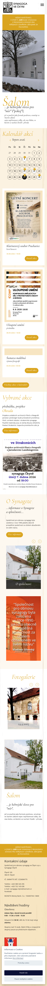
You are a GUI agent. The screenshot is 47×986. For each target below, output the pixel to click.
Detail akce (31, 258)
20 (24, 171)
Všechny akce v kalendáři (15, 384)
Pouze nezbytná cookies (23, 979)
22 (34, 171)
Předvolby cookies (23, 963)
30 (39, 177)
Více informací (10, 430)
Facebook (8, 891)
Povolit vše (23, 973)
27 (24, 177)
